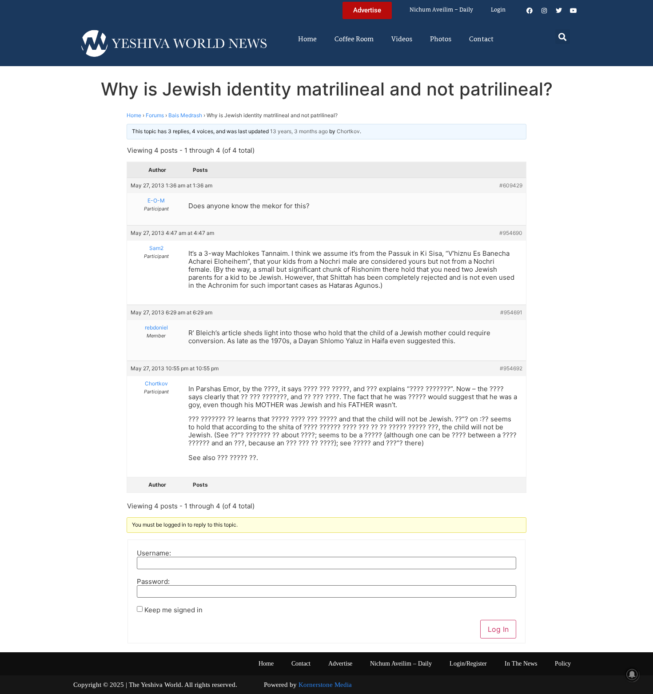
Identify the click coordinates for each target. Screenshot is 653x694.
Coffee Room (354, 39)
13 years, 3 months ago (299, 131)
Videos (401, 39)
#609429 (510, 185)
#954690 (510, 233)
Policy (563, 663)
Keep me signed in (173, 610)
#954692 (511, 368)
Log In (498, 629)
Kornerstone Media (325, 684)
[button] (562, 36)
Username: (154, 553)
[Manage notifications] (632, 674)
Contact (481, 39)
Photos (440, 39)
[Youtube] (573, 10)
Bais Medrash (185, 115)
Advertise (340, 663)
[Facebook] (529, 10)
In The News (521, 663)
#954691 (511, 312)
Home (307, 39)
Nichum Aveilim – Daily (441, 10)
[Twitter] (559, 10)
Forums (155, 115)
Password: (153, 581)
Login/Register (468, 663)
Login (498, 10)
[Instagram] (544, 10)
